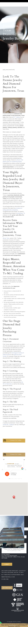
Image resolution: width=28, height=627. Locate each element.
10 (21, 478)
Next (25, 469)
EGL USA (19, 590)
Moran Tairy (6, 238)
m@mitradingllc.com (8, 577)
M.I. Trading (16, 117)
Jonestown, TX (21, 213)
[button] (14, 497)
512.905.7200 (4, 579)
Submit (6, 564)
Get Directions (7, 587)
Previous (2, 469)
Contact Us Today (15, 440)
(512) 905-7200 (12, 625)
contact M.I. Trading (8, 424)
